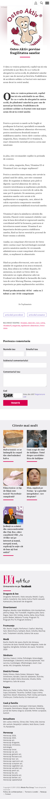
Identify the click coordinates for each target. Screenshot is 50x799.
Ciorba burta (18, 697)
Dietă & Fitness (11, 671)
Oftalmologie (26, 663)
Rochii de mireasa (31, 642)
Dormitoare (17, 708)
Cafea (40, 690)
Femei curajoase (39, 710)
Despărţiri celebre (21, 724)
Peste (25, 690)
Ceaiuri (13, 658)
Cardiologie (15, 663)
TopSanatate (26, 304)
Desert (14, 695)
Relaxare (30, 674)
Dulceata (12, 692)
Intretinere (7, 676)
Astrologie (7, 747)
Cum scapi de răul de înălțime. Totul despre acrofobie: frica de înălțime (36, 454)
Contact (8, 794)
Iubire (5, 599)
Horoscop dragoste (11, 742)
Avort (35, 663)
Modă (6, 639)
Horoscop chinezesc (11, 745)
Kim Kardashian (38, 610)
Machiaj (39, 628)
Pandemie (10, 726)
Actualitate (9, 718)
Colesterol (19, 660)
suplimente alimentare (30, 325)
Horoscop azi (8, 740)
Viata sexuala (26, 596)
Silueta (33, 679)
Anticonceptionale (32, 660)
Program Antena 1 (25, 619)
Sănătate (8, 655)
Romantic (16, 596)
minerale (31, 323)
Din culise (7, 722)
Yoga (37, 674)
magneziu (16, 325)
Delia (32, 615)
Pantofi (21, 644)
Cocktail (28, 692)
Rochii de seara (15, 642)
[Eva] (8, 3)
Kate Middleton (24, 610)
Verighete (15, 647)
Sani (5, 631)
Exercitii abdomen (28, 676)
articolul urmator (37, 314)
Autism (6, 713)
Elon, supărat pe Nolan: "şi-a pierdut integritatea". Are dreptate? (36, 492)
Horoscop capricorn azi (13, 761)
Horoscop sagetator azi (13, 766)
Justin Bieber (8, 617)
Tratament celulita (15, 633)
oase (37, 323)
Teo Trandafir (21, 612)
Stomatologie (8, 660)
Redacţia (43, 792)
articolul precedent (14, 314)
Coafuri (32, 628)
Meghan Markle (10, 610)
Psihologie (27, 658)
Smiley (20, 615)
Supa (5, 692)
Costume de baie (10, 644)
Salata (35, 690)
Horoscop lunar (9, 749)
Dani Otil (13, 615)
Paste (14, 690)
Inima (19, 658)
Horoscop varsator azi (12, 768)
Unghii (15, 628)
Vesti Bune (34, 724)
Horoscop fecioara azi (12, 756)
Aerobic (16, 676)
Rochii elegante (31, 644)
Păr (4, 628)
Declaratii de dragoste (22, 601)
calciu (42, 323)
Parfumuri (23, 628)
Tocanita (20, 692)
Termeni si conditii (31, 792)
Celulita (34, 631)
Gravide (28, 710)
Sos (30, 690)
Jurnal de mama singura (13, 710)
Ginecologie (37, 658)
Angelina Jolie (33, 612)
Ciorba (20, 690)
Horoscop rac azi (10, 752)
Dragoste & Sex (10, 593)
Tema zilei (34, 722)
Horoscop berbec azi (12, 777)
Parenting (40, 708)
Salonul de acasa (31, 633)
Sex (19, 599)
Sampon (21, 631)
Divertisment (10, 607)
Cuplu (41, 596)
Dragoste (7, 596)
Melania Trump (21, 617)
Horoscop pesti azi (11, 770)
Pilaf (29, 695)
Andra (26, 615)
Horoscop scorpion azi (12, 763)
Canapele (7, 708)
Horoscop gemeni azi (12, 754)
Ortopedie (16, 665)
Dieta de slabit (9, 679)
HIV (10, 665)
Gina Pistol (39, 615)
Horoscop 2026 (9, 735)
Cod (5, 390)
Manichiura (13, 631)
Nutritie (40, 676)
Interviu (15, 722)
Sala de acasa (19, 681)
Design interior (29, 708)
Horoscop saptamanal (12, 780)
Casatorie (13, 599)
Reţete (6, 687)
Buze (28, 631)
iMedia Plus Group (27, 787)
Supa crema (37, 692)
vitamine (23, 323)
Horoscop (8, 732)
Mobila (40, 706)
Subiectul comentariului (15, 360)
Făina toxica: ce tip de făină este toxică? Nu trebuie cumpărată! (12, 492)
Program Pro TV (9, 619)
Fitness (11, 674)
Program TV (34, 617)
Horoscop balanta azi (12, 775)
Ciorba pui (7, 697)
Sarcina (6, 658)
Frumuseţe (8, 625)
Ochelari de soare (27, 647)
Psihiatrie (26, 665)
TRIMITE (15, 402)
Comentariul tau (11, 371)
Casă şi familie (10, 703)
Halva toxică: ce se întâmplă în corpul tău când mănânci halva (12, 454)
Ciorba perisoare (39, 695)
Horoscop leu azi (10, 773)
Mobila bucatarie (10, 706)
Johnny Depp (8, 612)
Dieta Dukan (20, 674)
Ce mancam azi (31, 697)
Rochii (9, 628)
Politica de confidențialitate (12, 792)
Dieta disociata (22, 679)
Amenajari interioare (27, 706)
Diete (5, 674)
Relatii (35, 596)
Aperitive (7, 695)
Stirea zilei (24, 722)
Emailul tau (32, 349)
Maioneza (22, 695)
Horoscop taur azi (10, 759)
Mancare (7, 690)
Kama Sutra (27, 599)
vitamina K (7, 325)
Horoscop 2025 (9, 738)
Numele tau (9, 349)
